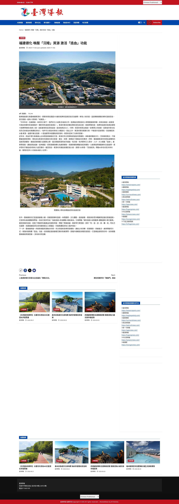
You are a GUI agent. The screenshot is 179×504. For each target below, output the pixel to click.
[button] (144, 23)
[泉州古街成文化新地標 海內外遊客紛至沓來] (67, 302)
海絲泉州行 (66, 22)
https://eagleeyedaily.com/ (131, 190)
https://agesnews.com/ (129, 204)
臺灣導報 (22, 48)
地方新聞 (85, 22)
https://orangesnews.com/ (131, 219)
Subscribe (156, 22)
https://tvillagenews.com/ (130, 224)
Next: (104, 276)
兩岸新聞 (29, 22)
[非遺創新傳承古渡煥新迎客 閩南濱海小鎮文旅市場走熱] (100, 302)
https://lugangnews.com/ (130, 209)
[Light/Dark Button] (140, 22)
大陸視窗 (20, 22)
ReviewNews (104, 502)
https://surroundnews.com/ (131, 194)
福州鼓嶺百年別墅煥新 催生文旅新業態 (140, 466)
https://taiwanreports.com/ (131, 185)
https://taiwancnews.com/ (131, 214)
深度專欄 (76, 22)
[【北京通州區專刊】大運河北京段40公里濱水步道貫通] (34, 302)
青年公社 (38, 22)
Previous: (35, 276)
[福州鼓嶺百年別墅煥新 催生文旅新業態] (143, 452)
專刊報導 (47, 22)
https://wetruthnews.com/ (131, 199)
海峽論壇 (57, 22)
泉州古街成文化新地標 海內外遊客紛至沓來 (71, 466)
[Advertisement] (67, 252)
